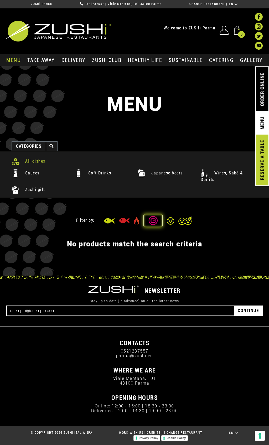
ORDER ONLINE (262, 89)
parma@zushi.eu (134, 355)
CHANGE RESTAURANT (207, 4)
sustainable (186, 60)
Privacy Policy (148, 438)
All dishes (34, 161)
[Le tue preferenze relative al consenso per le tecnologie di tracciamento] (260, 436)
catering (221, 60)
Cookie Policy (176, 438)
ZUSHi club (106, 60)
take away (41, 60)
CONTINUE (248, 310)
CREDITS (154, 432)
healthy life (145, 60)
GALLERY (251, 60)
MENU (13, 60)
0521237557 (94, 4)
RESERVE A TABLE (262, 160)
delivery (73, 60)
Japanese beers (166, 172)
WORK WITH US (131, 432)
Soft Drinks (99, 172)
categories (29, 146)
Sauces (32, 172)
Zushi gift (34, 189)
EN (232, 4)
